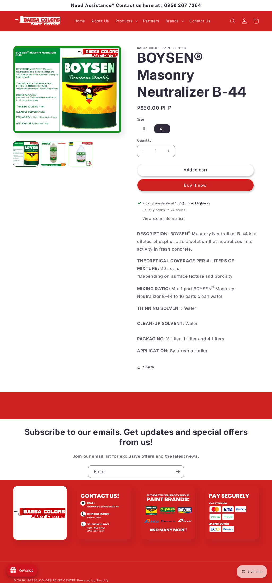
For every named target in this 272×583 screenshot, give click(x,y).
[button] (126, 21)
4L (162, 128)
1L (147, 129)
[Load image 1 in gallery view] (25, 154)
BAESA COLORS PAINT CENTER (51, 580)
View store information (163, 218)
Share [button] (148, 367)
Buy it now (195, 185)
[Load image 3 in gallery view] (81, 154)
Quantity (144, 140)
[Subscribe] (178, 471)
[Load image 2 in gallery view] (53, 154)
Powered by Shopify (93, 580)
